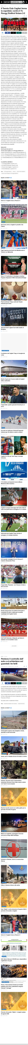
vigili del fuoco (21, 703)
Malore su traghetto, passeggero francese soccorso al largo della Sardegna (12, 834)
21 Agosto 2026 (4, 228)
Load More (14, 645)
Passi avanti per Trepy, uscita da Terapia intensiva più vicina (11, 302)
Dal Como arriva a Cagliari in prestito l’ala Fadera (12, 225)
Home (2, 5)
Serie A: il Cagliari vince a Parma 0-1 (10, 200)
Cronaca (4, 299)
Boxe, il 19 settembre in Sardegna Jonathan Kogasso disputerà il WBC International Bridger (13, 277)
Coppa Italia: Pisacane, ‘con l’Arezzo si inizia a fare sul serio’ (13, 585)
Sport (5, 5)
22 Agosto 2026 (4, 962)
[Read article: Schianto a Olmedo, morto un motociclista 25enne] (14, 848)
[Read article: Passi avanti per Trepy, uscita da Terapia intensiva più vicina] (14, 291)
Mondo (3, 635)
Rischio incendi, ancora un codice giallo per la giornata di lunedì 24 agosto (13, 808)
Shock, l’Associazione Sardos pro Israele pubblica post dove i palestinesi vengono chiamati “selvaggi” (12, 986)
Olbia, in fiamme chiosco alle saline (10, 885)
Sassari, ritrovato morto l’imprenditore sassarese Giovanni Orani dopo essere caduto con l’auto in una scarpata (13, 782)
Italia (3, 324)
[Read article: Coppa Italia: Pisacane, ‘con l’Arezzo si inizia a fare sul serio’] (14, 574)
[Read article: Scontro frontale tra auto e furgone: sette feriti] (14, 1027)
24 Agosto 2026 (4, 734)
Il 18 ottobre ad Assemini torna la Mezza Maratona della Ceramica (11, 482)
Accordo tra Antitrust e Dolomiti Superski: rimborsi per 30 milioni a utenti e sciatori (12, 431)
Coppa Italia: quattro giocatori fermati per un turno (13, 405)
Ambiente (4, 728)
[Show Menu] (1, 2)
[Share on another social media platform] (24, 33)
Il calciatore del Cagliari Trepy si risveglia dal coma (13, 354)
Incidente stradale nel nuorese (10, 703)
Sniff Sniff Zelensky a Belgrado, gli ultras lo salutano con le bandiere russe (12, 638)
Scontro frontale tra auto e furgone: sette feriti (13, 1038)
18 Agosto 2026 (4, 408)
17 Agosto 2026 (4, 485)
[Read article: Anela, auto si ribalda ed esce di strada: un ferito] (14, 745)
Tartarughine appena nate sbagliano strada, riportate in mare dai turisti (12, 731)
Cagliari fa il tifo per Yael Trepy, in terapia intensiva (12, 457)
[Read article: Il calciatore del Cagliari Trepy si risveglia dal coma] (14, 342)
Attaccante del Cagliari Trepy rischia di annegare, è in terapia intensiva (11, 534)
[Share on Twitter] (13, 33)
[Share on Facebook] (7, 33)
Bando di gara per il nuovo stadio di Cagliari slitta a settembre (12, 379)
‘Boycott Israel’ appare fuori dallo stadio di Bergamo (12, 328)
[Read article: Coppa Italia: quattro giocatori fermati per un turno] (14, 394)
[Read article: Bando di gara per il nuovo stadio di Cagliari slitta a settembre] (14, 368)
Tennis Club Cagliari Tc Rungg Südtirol (10, 173)
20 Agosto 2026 (4, 279)
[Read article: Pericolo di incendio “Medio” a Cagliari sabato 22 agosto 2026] (14, 1001)
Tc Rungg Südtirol (7, 171)
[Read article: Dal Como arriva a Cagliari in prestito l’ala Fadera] (14, 214)
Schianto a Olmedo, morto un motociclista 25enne (12, 860)
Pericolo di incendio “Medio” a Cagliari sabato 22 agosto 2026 (13, 1013)
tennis (14, 171)
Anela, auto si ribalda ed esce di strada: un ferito (14, 756)
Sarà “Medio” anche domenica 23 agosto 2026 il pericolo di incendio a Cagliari (14, 910)
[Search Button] (26, 2)
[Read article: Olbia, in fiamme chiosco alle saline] (14, 874)
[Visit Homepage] (14, 2)
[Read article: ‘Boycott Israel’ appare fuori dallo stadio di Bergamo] (14, 316)
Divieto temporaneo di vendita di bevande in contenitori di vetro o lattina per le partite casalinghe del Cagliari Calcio (13, 612)
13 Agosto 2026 (4, 615)
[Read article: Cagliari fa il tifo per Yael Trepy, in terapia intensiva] (14, 445)
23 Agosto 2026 (4, 202)
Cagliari (4, 376)
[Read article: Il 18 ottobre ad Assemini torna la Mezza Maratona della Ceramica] (14, 471)
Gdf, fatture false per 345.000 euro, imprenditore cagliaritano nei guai (14, 959)
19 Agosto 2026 (4, 331)
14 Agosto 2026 (4, 562)
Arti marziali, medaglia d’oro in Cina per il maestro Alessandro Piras (12, 560)
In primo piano (5, 197)
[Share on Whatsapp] (19, 33)
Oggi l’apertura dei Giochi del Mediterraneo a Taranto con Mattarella (13, 251)
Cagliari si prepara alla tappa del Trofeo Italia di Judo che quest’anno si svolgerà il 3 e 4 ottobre (13, 508)
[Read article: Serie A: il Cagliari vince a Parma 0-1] (14, 189)
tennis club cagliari (21, 171)
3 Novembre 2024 (4, 16)
